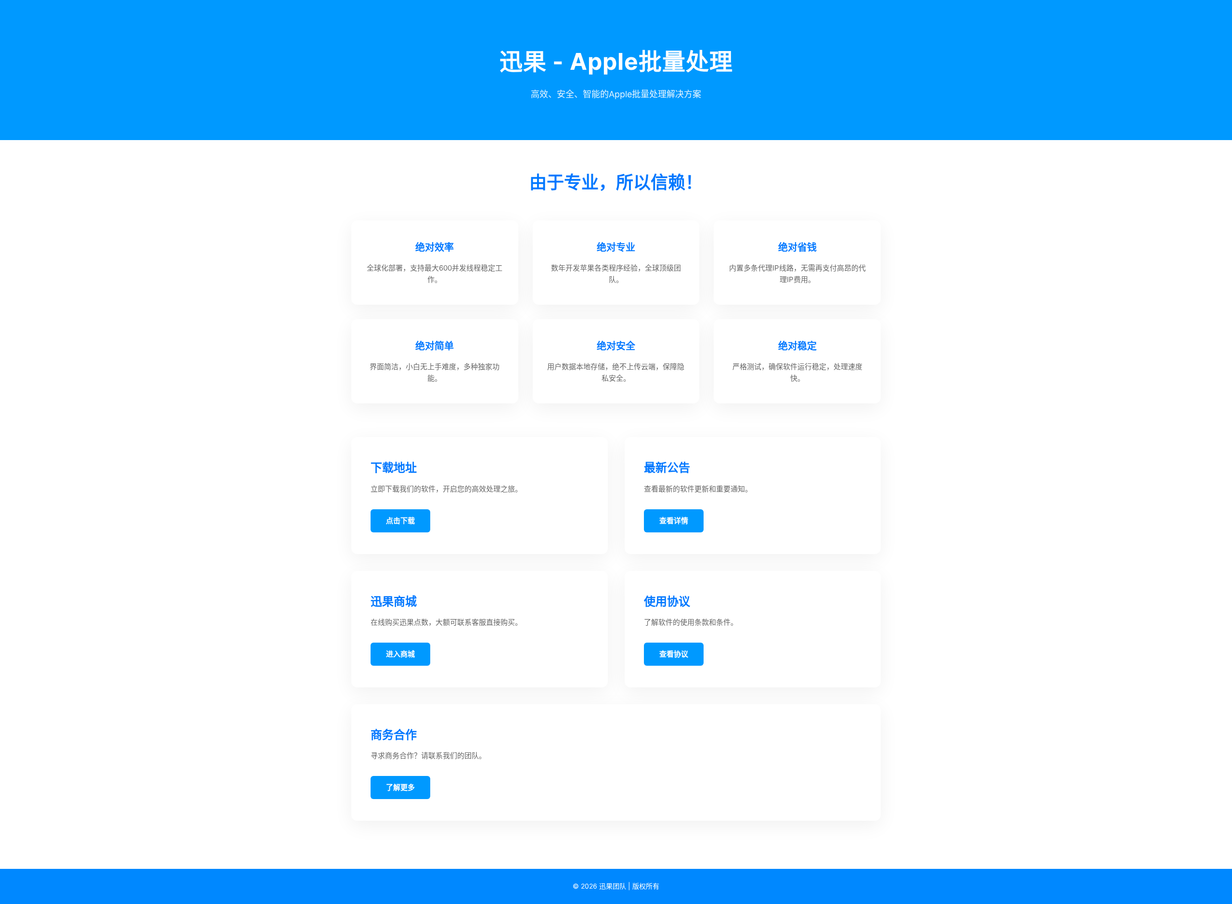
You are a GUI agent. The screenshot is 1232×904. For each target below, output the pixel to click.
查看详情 (673, 520)
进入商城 (400, 654)
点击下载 (400, 520)
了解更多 (400, 787)
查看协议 (673, 654)
